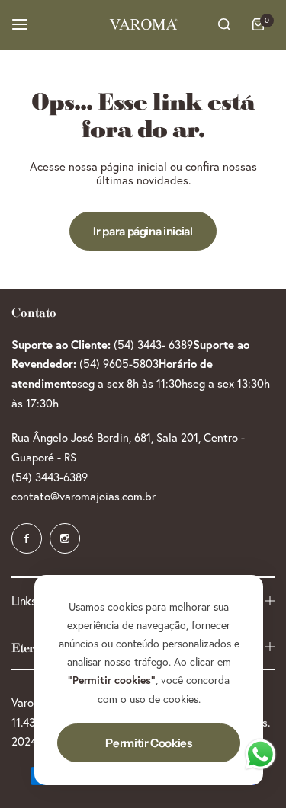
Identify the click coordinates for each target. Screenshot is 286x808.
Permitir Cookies (148, 743)
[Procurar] (224, 24)
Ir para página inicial (142, 231)
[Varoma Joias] (143, 24)
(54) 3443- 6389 (153, 344)
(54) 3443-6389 (49, 476)
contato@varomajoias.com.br (83, 495)
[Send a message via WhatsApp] (260, 754)
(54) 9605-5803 (119, 363)
